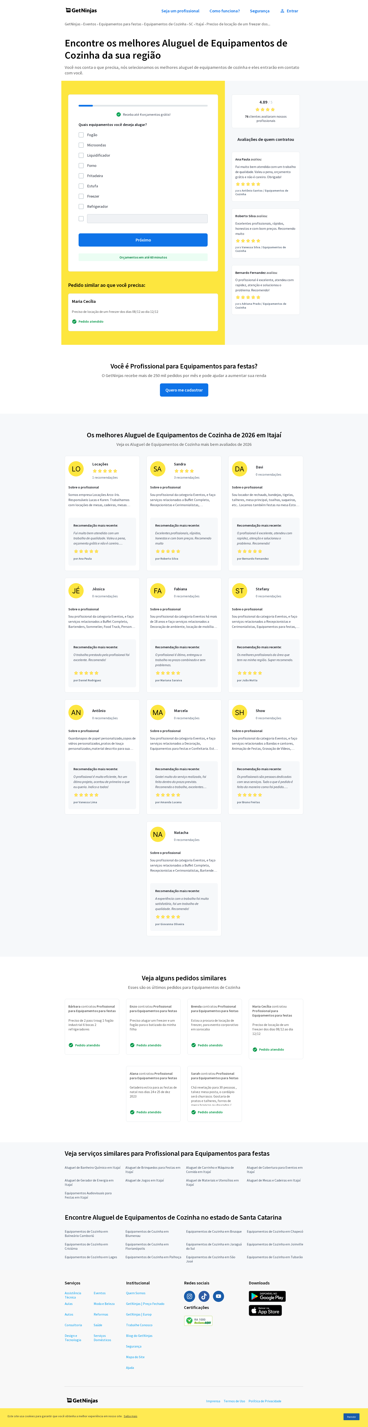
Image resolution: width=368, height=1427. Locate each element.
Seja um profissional (180, 11)
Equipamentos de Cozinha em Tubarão (275, 1257)
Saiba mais (130, 1416)
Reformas (101, 1314)
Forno (91, 165)
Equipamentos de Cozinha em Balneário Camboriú (86, 1233)
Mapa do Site (135, 1357)
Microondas (96, 145)
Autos (69, 1314)
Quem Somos (135, 1293)
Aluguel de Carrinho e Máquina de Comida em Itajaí (210, 1169)
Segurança (260, 11)
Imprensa (213, 1401)
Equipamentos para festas (120, 24)
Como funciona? (225, 11)
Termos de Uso (234, 1401)
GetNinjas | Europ (139, 1314)
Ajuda (130, 1367)
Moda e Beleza (104, 1303)
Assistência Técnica (73, 1295)
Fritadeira (95, 175)
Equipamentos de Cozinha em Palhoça (153, 1257)
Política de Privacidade (265, 1401)
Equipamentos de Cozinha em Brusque (214, 1231)
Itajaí (200, 24)
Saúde (98, 1325)
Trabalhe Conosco (139, 1325)
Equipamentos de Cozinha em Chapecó (275, 1231)
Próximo (143, 240)
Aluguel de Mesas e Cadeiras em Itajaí (273, 1180)
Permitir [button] (351, 1416)
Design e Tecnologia (73, 1337)
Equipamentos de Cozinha (165, 24)
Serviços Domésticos (102, 1337)
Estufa (92, 185)
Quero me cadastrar (184, 390)
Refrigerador (97, 206)
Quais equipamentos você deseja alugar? (113, 124)
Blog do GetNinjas (139, 1335)
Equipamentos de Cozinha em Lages (91, 1257)
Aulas (69, 1303)
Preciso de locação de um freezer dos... (238, 24)
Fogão (92, 134)
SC (191, 24)
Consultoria (73, 1325)
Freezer (93, 196)
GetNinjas (72, 24)
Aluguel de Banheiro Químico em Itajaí (92, 1167)
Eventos (89, 24)
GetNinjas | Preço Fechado (145, 1303)
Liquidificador (98, 155)
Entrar (292, 11)
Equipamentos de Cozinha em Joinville (275, 1244)
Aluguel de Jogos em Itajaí (144, 1180)
